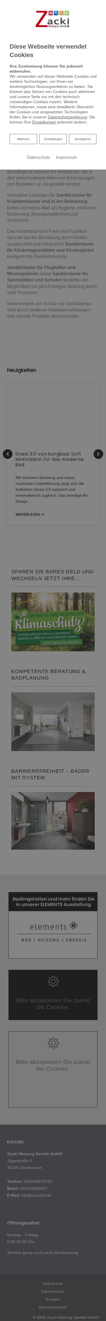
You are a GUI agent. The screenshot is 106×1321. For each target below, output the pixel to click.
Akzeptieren (83, 139)
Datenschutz (38, 157)
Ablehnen (23, 139)
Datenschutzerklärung (67, 117)
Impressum (66, 157)
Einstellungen (53, 139)
